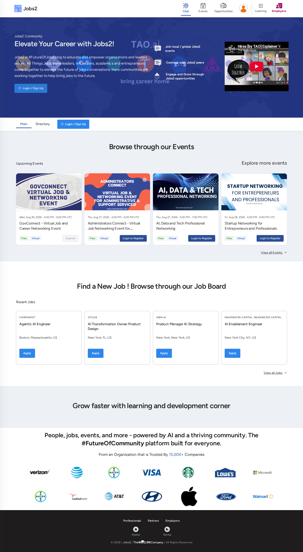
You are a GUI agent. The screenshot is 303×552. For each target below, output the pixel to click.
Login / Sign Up (32, 88)
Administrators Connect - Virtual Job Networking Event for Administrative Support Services (114, 228)
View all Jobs (273, 373)
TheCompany (148, 542)
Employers (173, 520)
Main (23, 124)
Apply (27, 353)
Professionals (132, 520)
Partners (153, 520)
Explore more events (264, 163)
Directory (43, 124)
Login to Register (133, 238)
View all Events (272, 252)
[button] (243, 8)
